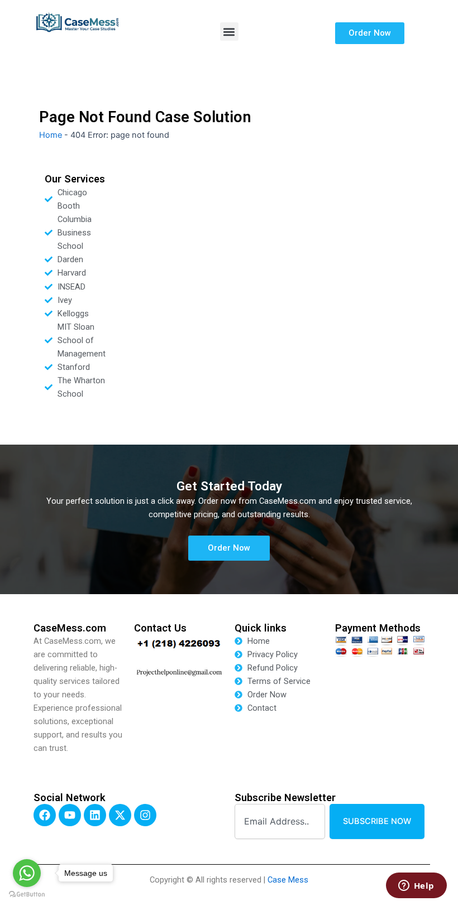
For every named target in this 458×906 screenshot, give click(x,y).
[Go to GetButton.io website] (27, 894)
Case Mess (288, 880)
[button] (229, 31)
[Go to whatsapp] (27, 873)
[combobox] (280, 821)
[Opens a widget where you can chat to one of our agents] (416, 886)
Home (50, 135)
